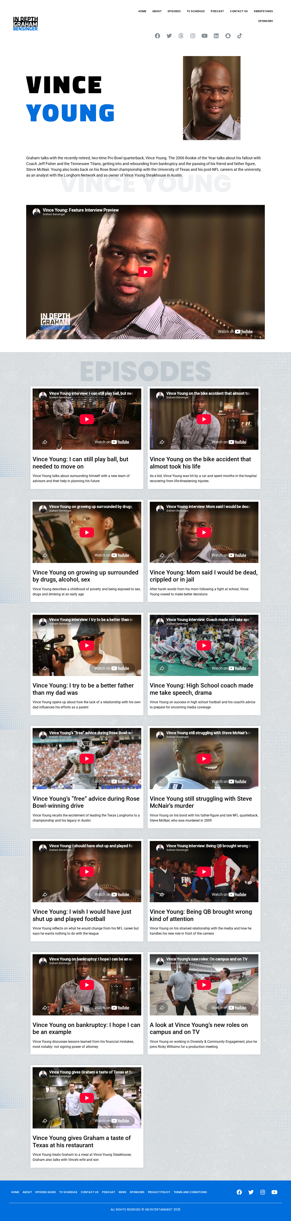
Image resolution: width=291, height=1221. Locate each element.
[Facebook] (157, 35)
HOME (142, 11)
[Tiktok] (239, 35)
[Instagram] (192, 35)
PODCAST (217, 11)
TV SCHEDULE (196, 11)
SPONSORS (265, 21)
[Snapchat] (228, 35)
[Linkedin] (216, 35)
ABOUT (157, 11)
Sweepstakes (263, 11)
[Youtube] (204, 35)
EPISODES (174, 11)
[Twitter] (169, 35)
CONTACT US (239, 11)
